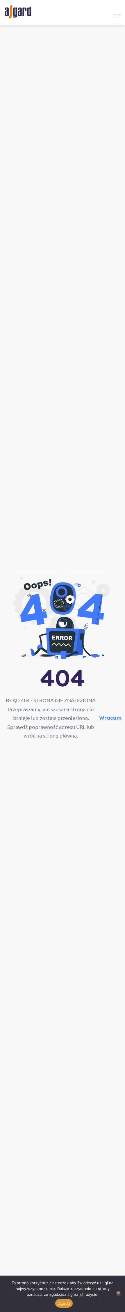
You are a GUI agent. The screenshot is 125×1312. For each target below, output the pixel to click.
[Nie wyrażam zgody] (118, 1293)
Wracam (110, 717)
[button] (116, 16)
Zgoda (64, 1303)
